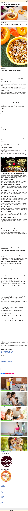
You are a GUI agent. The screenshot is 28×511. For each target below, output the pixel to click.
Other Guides (2, 496)
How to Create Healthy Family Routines (5, 436)
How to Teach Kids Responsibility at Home (6, 391)
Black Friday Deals (3, 486)
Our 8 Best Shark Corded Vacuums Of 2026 (6, 361)
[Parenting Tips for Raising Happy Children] (14, 444)
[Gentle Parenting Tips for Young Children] (14, 399)
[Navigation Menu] (26, 1)
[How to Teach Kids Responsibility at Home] (14, 384)
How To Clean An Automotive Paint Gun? (6, 360)
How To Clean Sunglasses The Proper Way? (6, 352)
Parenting (2, 497)
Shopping (2, 502)
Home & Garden (2, 491)
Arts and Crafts (2, 485)
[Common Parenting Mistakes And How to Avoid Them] (14, 414)
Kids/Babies (2, 492)
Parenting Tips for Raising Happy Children (6, 451)
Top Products (2, 503)
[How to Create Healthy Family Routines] (14, 429)
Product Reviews (3, 501)
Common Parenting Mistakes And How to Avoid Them (7, 421)
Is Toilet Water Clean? (3, 353)
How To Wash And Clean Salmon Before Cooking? (7, 351)
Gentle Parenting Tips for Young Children (5, 406)
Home (1, 2)
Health (1, 490)
